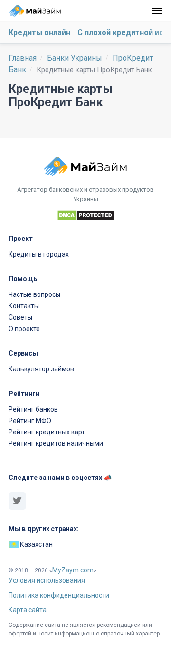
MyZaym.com (73, 570)
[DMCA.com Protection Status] (85, 217)
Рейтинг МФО (30, 420)
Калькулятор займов (41, 369)
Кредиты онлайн (39, 32)
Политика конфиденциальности (59, 595)
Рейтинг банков (33, 409)
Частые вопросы (34, 294)
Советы (20, 317)
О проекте (24, 328)
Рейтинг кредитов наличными (56, 443)
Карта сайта (28, 610)
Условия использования (47, 580)
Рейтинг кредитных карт (47, 432)
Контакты (24, 306)
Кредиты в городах (39, 254)
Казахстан (36, 544)
